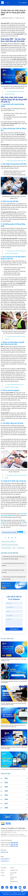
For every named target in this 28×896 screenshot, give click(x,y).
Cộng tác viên (13, 870)
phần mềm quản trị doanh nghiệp (10, 544)
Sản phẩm (3, 867)
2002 (6, 782)
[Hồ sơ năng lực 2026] (8, 3)
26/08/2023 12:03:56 (7, 18)
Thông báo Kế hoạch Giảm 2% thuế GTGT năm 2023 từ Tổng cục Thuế (13, 660)
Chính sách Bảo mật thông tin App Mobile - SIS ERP (13, 769)
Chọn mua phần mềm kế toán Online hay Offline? (13, 564)
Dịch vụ (3, 870)
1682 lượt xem (20, 18)
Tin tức (2, 875)
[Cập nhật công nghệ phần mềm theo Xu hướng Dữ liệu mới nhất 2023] (14, 671)
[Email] (20, 887)
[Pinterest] (24, 887)
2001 (6, 778)
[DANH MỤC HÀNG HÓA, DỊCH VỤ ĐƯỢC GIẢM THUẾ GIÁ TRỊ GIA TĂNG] (14, 737)
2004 (6, 791)
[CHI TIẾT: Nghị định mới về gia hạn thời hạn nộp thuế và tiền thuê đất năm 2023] (14, 693)
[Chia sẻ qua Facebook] (5, 537)
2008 (6, 808)
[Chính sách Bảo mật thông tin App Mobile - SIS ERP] (14, 759)
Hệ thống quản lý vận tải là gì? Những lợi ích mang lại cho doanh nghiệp (13, 557)
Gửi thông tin (14, 629)
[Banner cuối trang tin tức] (14, 817)
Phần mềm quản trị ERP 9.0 (8, 541)
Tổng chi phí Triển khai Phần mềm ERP (16, 160)
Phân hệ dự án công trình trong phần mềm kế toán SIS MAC (13, 578)
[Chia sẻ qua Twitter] (12, 537)
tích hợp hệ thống (6, 548)
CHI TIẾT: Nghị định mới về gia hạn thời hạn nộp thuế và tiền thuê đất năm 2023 (13, 704)
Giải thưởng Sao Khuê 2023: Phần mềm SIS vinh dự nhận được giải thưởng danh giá (13, 726)
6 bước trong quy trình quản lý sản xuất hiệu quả (13, 571)
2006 (6, 799)
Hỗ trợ (2, 872)
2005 (6, 795)
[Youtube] (11, 887)
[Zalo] (2, 887)
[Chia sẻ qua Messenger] (9, 537)
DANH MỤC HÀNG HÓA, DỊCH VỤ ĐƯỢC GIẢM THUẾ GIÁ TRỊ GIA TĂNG (14, 748)
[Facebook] (7, 887)
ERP (14, 548)
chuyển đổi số (20, 548)
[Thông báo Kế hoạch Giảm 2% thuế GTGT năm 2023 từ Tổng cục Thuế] (14, 649)
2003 (6, 787)
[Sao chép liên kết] (15, 537)
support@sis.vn (5, 861)
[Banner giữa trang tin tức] (14, 585)
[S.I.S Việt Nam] (9, 823)
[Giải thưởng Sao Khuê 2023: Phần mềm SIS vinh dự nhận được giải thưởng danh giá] (14, 715)
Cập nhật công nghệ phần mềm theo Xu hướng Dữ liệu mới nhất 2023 (14, 682)
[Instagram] (15, 887)
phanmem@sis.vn (5, 858)
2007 (6, 803)
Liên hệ (12, 867)
